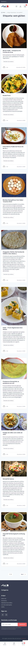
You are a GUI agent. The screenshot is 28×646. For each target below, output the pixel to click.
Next (22, 574)
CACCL (3, 607)
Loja (7, 67)
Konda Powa (6, 95)
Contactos (4, 600)
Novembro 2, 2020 (21, 454)
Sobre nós (3, 598)
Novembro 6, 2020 (21, 120)
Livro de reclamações (6, 605)
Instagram (6, 614)
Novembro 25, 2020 (20, 67)
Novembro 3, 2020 (21, 223)
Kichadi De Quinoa (8, 479)
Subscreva (22, 624)
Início (4, 12)
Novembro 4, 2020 (21, 166)
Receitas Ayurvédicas (8, 61)
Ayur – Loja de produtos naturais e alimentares (2, 614)
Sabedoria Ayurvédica (6, 602)
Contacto (3, 1)
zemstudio (23, 638)
